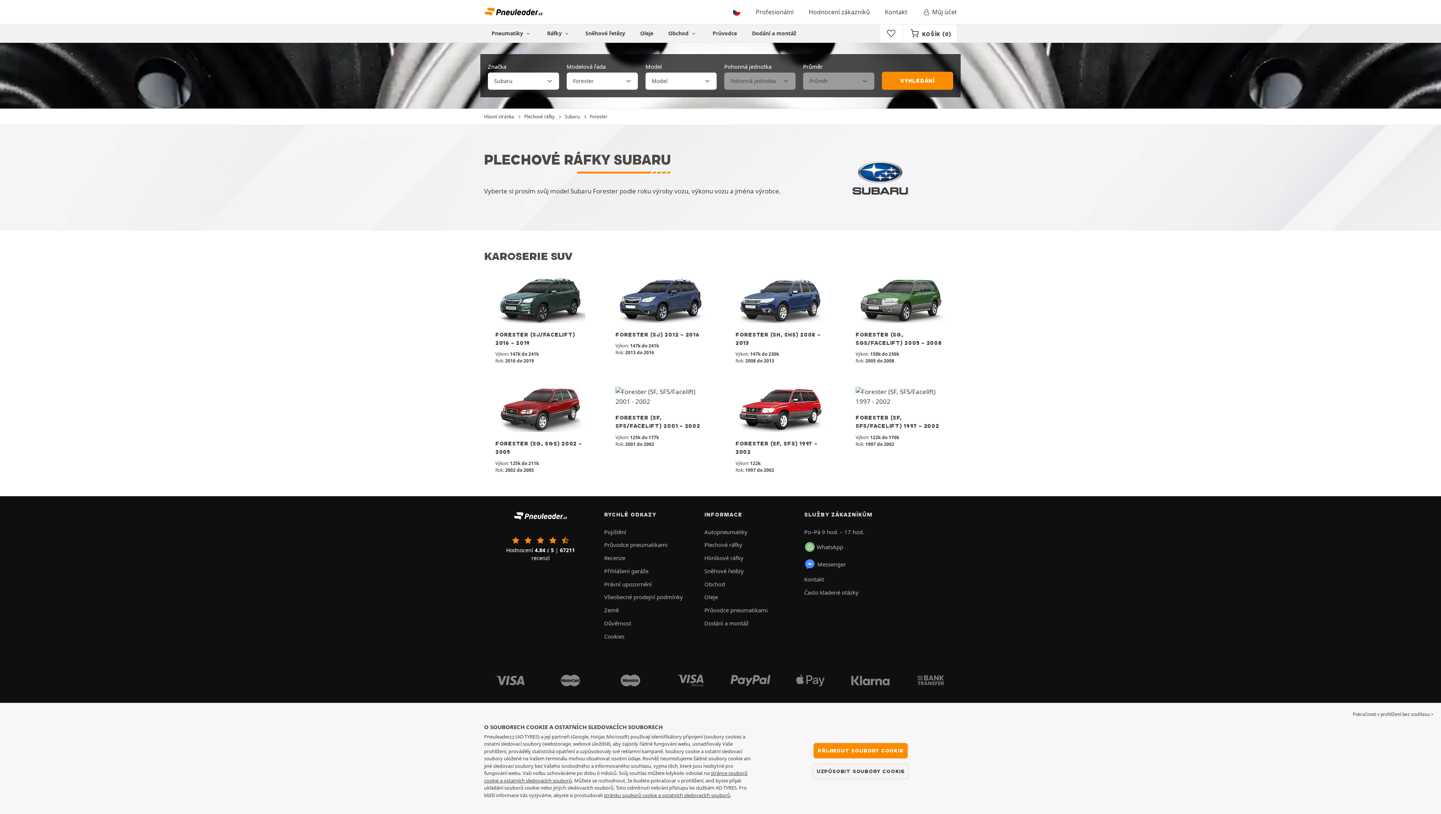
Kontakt (896, 12)
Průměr (813, 66)
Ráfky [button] (555, 33)
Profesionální (775, 12)
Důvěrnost (617, 623)
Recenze (614, 558)
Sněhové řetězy (605, 33)
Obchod (679, 33)
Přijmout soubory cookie (860, 751)
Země (611, 610)
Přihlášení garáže (626, 571)
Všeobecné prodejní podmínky (643, 597)
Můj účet (944, 12)
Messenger (831, 564)
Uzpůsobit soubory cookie (861, 771)
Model (653, 66)
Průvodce (725, 33)
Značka (497, 66)
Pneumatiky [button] (508, 33)
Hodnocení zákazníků (839, 12)
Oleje (646, 33)
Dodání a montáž (774, 33)
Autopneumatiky (726, 532)
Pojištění (615, 532)
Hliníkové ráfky (723, 558)
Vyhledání (917, 80)
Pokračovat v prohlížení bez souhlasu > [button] (1393, 714)
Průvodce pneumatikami (636, 544)
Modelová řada (586, 66)
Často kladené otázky (831, 592)
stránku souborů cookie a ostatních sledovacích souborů (667, 795)
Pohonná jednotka (748, 66)
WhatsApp (830, 547)
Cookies (614, 636)
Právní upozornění (628, 584)
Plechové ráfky (723, 544)
